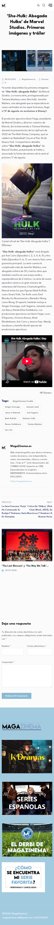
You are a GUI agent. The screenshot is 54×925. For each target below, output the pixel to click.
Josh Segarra (32, 413)
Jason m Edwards (12, 413)
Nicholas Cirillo (29, 418)
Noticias (45, 79)
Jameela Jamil (32, 407)
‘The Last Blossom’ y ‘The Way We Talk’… (25, 566)
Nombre (6, 646)
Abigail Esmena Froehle (23, 401)
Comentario (8, 662)
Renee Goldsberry (13, 424)
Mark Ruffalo (10, 418)
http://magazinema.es (21, 481)
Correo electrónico (36, 646)
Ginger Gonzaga (12, 407)
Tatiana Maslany (35, 424)
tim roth (8, 430)
